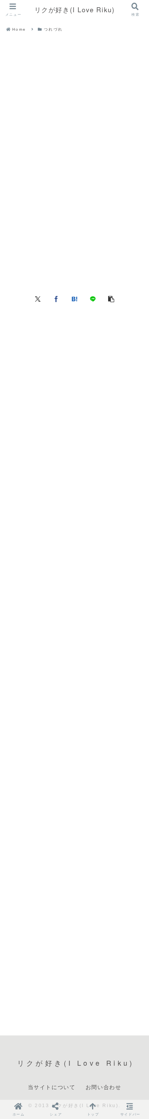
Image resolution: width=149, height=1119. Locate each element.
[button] (111, 298)
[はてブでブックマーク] (74, 298)
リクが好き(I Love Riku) (74, 9)
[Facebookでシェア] (56, 298)
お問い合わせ (103, 1087)
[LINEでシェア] (93, 298)
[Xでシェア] (38, 298)
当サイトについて (52, 1087)
